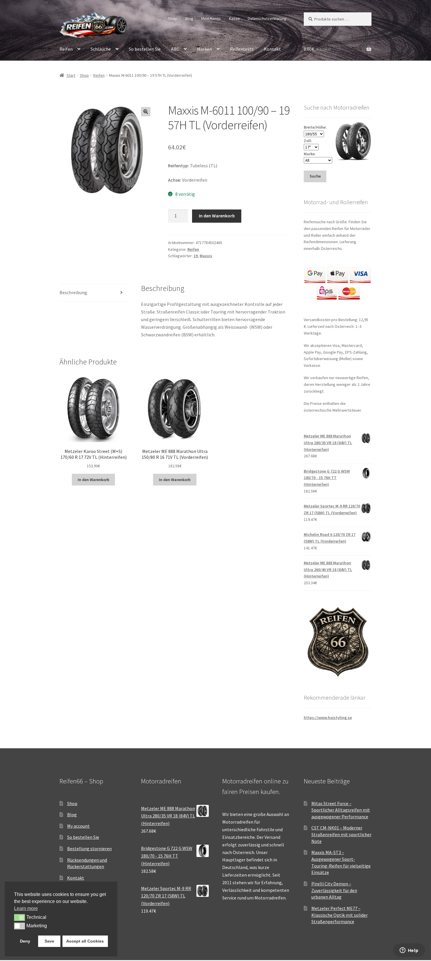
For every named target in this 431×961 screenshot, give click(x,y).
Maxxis (206, 255)
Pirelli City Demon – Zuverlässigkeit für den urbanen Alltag (334, 890)
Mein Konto (211, 18)
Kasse (234, 18)
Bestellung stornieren (89, 848)
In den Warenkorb (217, 216)
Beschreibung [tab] (73, 292)
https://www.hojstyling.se (328, 717)
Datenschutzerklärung (267, 18)
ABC (175, 49)
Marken (204, 49)
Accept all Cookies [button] (85, 941)
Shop (172, 18)
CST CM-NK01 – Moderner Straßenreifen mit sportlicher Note (341, 834)
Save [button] (49, 941)
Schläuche (101, 49)
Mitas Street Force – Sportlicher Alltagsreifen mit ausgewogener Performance (340, 809)
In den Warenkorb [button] (93, 479)
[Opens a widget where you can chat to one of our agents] (409, 950)
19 (196, 255)
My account (78, 826)
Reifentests (242, 49)
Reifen (66, 49)
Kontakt (272, 49)
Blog (189, 18)
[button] (145, 111)
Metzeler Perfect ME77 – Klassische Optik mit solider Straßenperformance (339, 914)
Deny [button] (25, 941)
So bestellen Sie (145, 49)
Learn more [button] (26, 908)
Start (71, 75)
